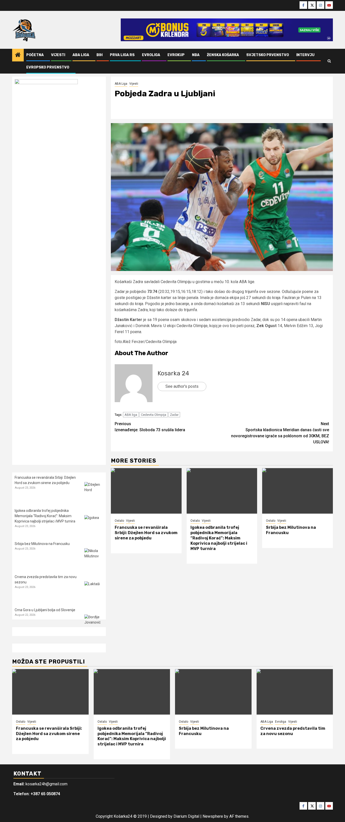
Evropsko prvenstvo (47, 67)
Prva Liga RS (122, 55)
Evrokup (176, 55)
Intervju (305, 55)
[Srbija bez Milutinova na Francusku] (297, 491)
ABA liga (131, 415)
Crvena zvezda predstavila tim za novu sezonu (292, 731)
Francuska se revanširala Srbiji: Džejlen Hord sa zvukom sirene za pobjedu (146, 532)
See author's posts (182, 386)
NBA (196, 55)
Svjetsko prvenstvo (267, 55)
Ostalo (119, 520)
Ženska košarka (223, 55)
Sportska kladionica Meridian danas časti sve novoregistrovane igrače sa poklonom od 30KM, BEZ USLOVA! (280, 432)
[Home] (18, 55)
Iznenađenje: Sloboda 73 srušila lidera (150, 426)
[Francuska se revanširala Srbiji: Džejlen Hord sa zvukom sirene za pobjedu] (146, 491)
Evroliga (151, 55)
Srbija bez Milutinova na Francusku (42, 544)
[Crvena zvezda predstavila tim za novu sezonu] (93, 591)
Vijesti (58, 55)
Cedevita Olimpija (153, 415)
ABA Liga (80, 55)
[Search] (329, 61)
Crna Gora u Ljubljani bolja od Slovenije (45, 610)
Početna (35, 55)
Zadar (174, 415)
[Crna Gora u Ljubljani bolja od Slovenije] (93, 624)
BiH (99, 55)
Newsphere (213, 816)
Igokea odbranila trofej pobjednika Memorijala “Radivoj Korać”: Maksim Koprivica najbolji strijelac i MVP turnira (218, 538)
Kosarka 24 (173, 373)
